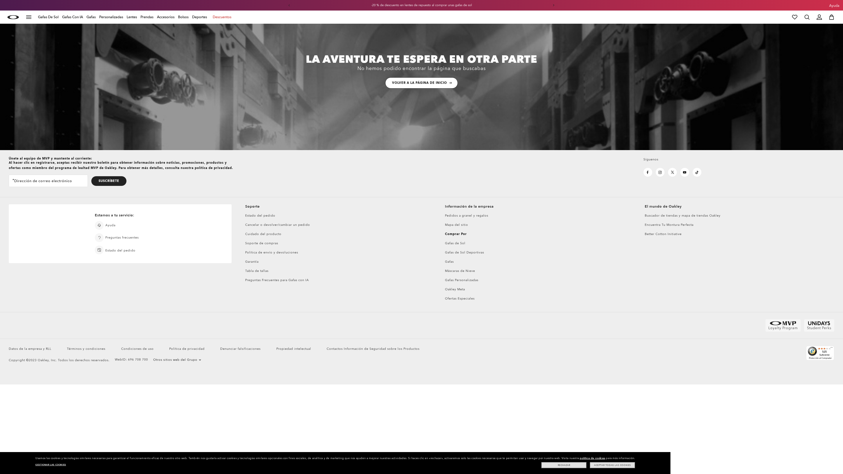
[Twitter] (672, 172)
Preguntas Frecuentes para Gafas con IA (277, 280)
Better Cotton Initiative (663, 234)
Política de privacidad (187, 349)
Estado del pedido (260, 216)
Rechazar (564, 465)
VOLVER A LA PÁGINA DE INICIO (419, 83)
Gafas (449, 262)
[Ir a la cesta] (831, 17)
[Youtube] (684, 172)
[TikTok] (697, 172)
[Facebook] (647, 172)
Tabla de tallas (256, 271)
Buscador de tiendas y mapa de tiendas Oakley (683, 216)
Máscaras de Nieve (460, 271)
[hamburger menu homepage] (28, 17)
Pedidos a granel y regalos (466, 216)
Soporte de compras (261, 243)
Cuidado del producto (263, 234)
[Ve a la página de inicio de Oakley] (13, 17)
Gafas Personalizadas (461, 280)
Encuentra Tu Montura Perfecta (669, 225)
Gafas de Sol (455, 243)
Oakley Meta (455, 289)
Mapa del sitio (456, 225)
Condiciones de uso (137, 349)
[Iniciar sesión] (819, 17)
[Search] (807, 17)
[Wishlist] (794, 17)
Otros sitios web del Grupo (175, 360)
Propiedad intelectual (293, 349)
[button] (289, 5)
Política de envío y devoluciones (271, 252)
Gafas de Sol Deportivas (464, 252)
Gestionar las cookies (50, 464)
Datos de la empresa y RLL (30, 349)
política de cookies (592, 458)
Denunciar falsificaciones (240, 349)
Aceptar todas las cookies (612, 465)
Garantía (252, 262)
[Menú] (831, 348)
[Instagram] (660, 172)
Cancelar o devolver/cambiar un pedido (277, 225)
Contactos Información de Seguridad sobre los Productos (373, 349)
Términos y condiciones (86, 349)
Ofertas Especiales (460, 298)
